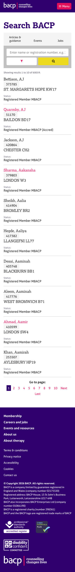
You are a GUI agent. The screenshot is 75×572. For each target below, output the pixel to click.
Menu (66, 6)
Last (37, 394)
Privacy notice (12, 456)
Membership (13, 416)
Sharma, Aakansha (19, 170)
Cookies (8, 469)
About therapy (14, 440)
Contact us (10, 475)
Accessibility (11, 462)
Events (37, 42)
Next (64, 388)
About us (10, 434)
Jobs (60, 42)
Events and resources (19, 428)
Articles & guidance (15, 40)
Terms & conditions (16, 450)
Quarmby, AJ (14, 109)
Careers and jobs (16, 422)
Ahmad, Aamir (16, 321)
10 (55, 388)
